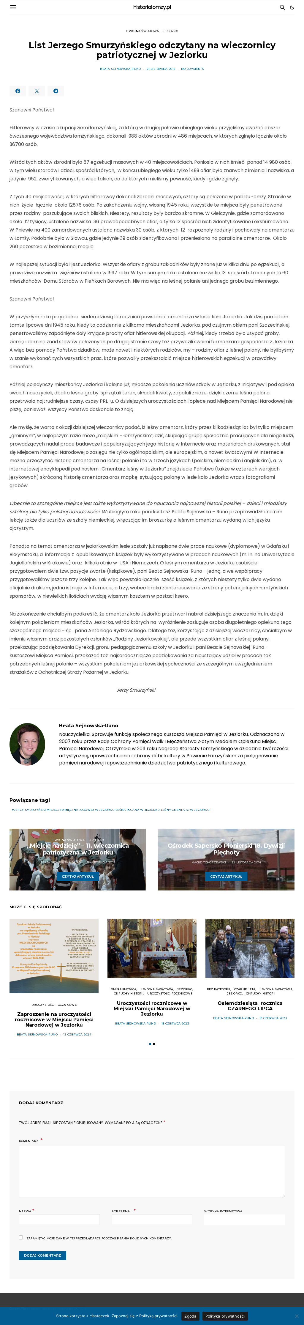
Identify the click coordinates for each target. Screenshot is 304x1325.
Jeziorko (170, 31)
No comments (192, 68)
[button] (292, 7)
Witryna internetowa (223, 1211)
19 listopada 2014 (101, 862)
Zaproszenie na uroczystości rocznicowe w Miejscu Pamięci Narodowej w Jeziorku (54, 1019)
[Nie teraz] (297, 1316)
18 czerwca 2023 (175, 1023)
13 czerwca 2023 (273, 1018)
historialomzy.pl (152, 7)
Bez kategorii (218, 989)
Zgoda (190, 1316)
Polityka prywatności (225, 1316)
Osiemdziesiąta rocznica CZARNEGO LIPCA (250, 1005)
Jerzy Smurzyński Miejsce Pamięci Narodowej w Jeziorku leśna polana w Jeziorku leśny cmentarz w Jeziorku (112, 809)
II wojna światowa (142, 31)
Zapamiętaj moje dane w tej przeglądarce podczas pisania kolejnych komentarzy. (99, 1238)
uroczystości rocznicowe (54, 1004)
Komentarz (29, 1141)
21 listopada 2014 (161, 68)
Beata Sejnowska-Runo (120, 68)
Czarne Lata (245, 989)
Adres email (124, 1211)
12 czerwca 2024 (77, 1034)
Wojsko (226, 840)
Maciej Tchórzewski (208, 862)
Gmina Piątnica (123, 989)
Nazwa (26, 1211)
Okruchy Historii (128, 993)
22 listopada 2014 (246, 862)
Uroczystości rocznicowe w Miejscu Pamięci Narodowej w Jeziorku (152, 1008)
